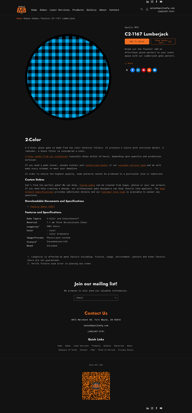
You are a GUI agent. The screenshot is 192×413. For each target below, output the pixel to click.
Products (96, 346)
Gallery (107, 346)
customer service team (132, 165)
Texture (45, 18)
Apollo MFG (93, 365)
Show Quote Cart (163, 41)
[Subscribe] (115, 298)
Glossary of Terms (68, 350)
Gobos (27, 18)
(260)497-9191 (166, 11)
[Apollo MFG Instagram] (152, 2)
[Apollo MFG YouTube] (161, 2)
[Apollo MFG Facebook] (156, 2)
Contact (84, 350)
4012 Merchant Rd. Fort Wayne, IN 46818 (96, 319)
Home (19, 18)
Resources (119, 346)
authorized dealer (97, 165)
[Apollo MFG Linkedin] (147, 2)
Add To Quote (137, 41)
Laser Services (81, 346)
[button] (141, 9)
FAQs (93, 350)
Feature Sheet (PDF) (42, 206)
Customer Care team (113, 192)
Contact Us (96, 313)
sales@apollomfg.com (162, 8)
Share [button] (130, 63)
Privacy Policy (125, 350)
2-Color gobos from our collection (46, 156)
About (129, 346)
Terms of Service (106, 350)
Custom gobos (87, 185)
